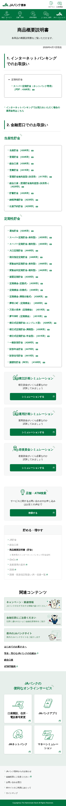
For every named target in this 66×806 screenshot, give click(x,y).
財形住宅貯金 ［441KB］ (22, 355)
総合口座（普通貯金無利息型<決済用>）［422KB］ (29, 184)
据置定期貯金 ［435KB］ (22, 276)
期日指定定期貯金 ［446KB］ (24, 257)
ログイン (51, 7)
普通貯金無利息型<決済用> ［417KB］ (29, 176)
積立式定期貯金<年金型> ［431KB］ (28, 335)
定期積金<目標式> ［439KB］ (24, 289)
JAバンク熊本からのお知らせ (18, 771)
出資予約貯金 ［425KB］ (22, 206)
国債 (11, 569)
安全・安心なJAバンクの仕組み (20, 653)
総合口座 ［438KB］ (20, 163)
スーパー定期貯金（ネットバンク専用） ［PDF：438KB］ (33, 87)
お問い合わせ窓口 (13, 782)
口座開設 (59, 7)
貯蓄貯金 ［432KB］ (20, 193)
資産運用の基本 (17, 564)
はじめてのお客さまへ (15, 646)
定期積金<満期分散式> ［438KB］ (26, 296)
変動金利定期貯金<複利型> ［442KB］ (29, 270)
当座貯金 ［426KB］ (20, 150)
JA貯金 (12, 539)
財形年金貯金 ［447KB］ (22, 349)
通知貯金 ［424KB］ (20, 230)
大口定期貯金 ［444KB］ (22, 250)
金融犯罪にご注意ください (17, 776)
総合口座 (13, 544)
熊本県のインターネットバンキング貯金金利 (31, 554)
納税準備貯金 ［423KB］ (22, 199)
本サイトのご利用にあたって (18, 787)
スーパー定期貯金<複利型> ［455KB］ (29, 243)
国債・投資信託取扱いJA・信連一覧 (27, 574)
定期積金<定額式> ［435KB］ (24, 283)
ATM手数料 (10, 666)
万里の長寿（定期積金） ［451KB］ (27, 309)
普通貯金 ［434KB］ (20, 156)
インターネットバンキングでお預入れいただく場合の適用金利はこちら (33, 109)
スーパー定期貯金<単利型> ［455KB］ (29, 237)
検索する (33, 512)
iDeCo (12, 559)
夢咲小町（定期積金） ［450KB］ (26, 303)
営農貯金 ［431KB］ (20, 169)
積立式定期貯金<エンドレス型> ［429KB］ (31, 322)
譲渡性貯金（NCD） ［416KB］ (25, 362)
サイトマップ (12, 793)
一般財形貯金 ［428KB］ (22, 342)
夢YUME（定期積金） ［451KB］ (26, 316)
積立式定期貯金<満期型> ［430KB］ (28, 329)
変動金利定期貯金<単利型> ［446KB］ (29, 263)
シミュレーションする (33, 396)
